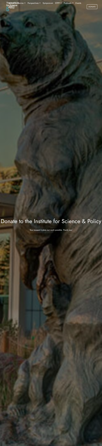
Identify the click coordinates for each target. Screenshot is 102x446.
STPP (57, 3)
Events (78, 3)
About (12, 3)
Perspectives (33, 3)
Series (21, 3)
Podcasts (68, 3)
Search (12, 6)
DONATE (92, 6)
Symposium (48, 3)
